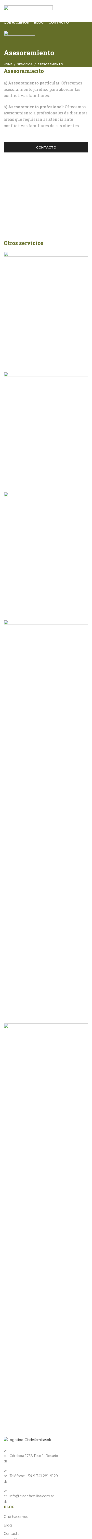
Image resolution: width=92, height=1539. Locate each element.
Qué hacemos (16, 1516)
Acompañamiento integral (39, 1417)
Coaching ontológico (31, 362)
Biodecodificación (28, 482)
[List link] (46, 1476)
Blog (8, 1525)
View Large (10, 343)
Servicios (25, 64)
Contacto (46, 147)
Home (8, 64)
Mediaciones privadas (33, 1014)
